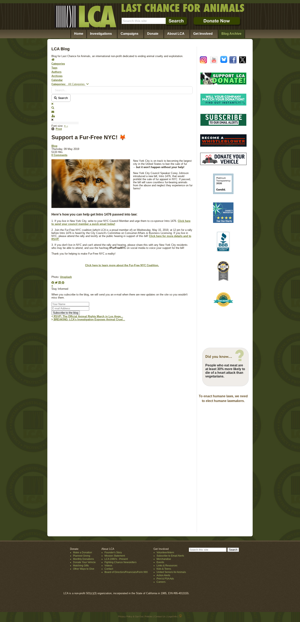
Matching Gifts (81, 565)
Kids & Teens (164, 568)
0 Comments (59, 155)
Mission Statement (114, 555)
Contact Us (160, 616)
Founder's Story (113, 552)
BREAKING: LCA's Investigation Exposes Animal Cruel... (89, 319)
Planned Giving (81, 555)
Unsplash (66, 276)
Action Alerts (163, 575)
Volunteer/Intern (165, 552)
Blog (54, 145)
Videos (108, 565)
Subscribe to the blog (65, 312)
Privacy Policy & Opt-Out (130, 616)
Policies (148, 616)
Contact (108, 568)
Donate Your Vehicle (84, 562)
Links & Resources (167, 565)
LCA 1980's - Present (116, 559)
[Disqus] (122, 375)
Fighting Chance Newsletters (120, 562)
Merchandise (164, 559)
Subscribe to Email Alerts (170, 555)
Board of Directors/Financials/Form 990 (126, 572)
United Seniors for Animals (171, 572)
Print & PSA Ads (165, 578)
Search (62, 98)
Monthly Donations (83, 559)
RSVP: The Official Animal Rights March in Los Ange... (88, 316)
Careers (161, 581)
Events (160, 562)
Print (59, 128)
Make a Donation (82, 552)
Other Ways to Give (83, 568)
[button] (122, 108)
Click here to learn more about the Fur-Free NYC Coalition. (122, 265)
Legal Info (172, 616)
